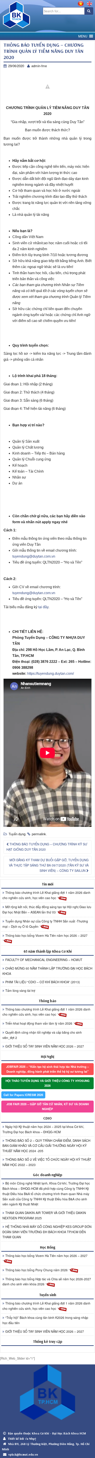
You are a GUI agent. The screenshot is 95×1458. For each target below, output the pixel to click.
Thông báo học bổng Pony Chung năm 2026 (36, 1270)
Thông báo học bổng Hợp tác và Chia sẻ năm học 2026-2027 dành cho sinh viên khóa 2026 (46, 1281)
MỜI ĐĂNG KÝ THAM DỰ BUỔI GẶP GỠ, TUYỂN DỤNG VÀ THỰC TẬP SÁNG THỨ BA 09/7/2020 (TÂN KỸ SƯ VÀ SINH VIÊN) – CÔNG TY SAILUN (49, 865)
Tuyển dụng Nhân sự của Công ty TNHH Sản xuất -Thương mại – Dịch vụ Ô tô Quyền (45, 924)
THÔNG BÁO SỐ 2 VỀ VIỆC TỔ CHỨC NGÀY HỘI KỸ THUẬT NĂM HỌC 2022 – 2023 (46, 1162)
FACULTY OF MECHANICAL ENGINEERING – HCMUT (43, 959)
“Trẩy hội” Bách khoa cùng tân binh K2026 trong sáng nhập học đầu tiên (45, 1320)
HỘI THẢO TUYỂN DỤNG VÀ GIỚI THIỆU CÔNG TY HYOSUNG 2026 (47, 1083)
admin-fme (39, 65)
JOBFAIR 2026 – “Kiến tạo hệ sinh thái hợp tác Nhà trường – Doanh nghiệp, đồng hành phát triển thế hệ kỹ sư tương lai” (47, 1069)
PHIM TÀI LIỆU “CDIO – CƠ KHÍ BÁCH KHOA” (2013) (42, 982)
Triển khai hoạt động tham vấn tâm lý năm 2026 (39, 1023)
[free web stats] (47, 1349)
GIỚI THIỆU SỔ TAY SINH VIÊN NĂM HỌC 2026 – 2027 (44, 1046)
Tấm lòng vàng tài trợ (20, 990)
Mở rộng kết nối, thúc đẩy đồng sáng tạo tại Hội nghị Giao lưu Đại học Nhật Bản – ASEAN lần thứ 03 (46, 909)
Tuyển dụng (17, 834)
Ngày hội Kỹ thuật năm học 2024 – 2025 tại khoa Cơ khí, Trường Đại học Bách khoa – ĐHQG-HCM (43, 1129)
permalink (39, 834)
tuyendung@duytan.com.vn (33, 556)
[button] (82, 36)
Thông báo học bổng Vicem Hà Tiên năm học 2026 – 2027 (46, 935)
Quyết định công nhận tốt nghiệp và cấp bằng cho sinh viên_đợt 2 (42, 1035)
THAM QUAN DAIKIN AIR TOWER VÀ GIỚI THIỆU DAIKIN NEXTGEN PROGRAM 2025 (44, 1215)
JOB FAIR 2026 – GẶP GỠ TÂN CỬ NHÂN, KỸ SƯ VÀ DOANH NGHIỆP (47, 1106)
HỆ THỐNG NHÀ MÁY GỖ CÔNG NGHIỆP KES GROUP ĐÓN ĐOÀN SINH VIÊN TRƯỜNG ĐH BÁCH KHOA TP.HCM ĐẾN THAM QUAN (46, 1231)
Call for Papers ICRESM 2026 (23, 1095)
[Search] (88, 11)
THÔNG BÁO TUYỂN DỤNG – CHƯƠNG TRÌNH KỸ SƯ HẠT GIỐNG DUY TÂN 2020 (46, 847)
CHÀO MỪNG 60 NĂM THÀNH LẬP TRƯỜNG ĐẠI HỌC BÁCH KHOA (47, 971)
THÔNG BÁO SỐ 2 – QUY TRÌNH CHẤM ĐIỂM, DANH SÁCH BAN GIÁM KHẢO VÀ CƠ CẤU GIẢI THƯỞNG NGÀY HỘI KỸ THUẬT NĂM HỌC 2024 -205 (46, 1145)
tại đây (43, 607)
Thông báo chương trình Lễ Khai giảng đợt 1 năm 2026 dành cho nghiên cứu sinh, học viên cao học (46, 895)
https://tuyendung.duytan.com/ (50, 673)
